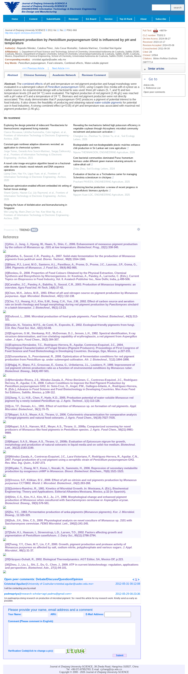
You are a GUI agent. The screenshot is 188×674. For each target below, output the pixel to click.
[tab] (13, 75)
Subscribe (161, 19)
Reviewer (74, 19)
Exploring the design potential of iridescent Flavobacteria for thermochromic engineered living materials (36, 127)
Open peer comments (154, 92)
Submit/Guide (53, 19)
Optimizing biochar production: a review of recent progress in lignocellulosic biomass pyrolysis (105, 189)
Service (108, 19)
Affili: (53, 614)
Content (33, 19)
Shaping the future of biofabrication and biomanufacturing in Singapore (35, 206)
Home (15, 19)
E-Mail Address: (95, 614)
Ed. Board (91, 19)
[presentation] (13, 75)
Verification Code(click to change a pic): (31, 650)
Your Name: (15, 614)
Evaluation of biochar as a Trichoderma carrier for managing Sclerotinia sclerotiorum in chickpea (105, 176)
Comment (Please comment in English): (30, 621)
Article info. (149, 85)
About (143, 19)
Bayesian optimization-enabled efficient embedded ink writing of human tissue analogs (37, 187)
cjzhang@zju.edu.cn (111, 669)
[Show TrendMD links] (138, 229)
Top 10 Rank (126, 19)
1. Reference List (152, 88)
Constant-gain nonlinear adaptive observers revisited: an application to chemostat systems (34, 146)
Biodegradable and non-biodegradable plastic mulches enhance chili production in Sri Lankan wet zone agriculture (106, 146)
